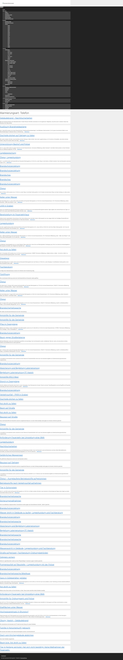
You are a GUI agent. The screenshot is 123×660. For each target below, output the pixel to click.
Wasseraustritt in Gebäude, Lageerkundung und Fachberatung (27, 548)
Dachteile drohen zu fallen (11, 399)
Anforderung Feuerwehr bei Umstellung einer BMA (22, 437)
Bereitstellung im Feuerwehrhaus (14, 214)
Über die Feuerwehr (9, 18)
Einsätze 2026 (8, 21)
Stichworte (10, 83)
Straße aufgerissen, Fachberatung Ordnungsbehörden (24, 553)
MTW (9, 59)
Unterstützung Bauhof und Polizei (15, 144)
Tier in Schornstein (8, 487)
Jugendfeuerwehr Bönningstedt (9, 97)
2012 (9, 43)
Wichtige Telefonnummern (10, 87)
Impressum (7, 95)
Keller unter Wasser (8, 197)
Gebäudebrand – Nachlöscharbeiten (16, 118)
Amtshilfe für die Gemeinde (12, 315)
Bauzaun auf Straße (9, 417)
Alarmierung (7, 80)
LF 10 (9, 55)
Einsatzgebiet (8, 17)
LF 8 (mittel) (10, 67)
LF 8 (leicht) (10, 65)
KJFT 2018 (7, 100)
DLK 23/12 (10, 56)
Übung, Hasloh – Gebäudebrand (14, 620)
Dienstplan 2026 (8, 14)
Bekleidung (7, 84)
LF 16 (9, 69)
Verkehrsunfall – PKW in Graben (14, 394)
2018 (9, 34)
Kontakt (6, 89)
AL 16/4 (9, 75)
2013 (9, 41)
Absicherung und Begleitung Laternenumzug (20, 368)
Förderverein (5, 103)
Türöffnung (5, 274)
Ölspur (3, 188)
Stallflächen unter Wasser (11, 607)
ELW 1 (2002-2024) (12, 61)
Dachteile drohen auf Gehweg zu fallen (17, 135)
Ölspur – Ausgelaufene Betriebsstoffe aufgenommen (23, 478)
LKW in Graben (6, 206)
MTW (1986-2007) (12, 72)
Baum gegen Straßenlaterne (12, 337)
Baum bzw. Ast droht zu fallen (13, 642)
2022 (9, 29)
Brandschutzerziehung (10, 166)
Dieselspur (4, 258)
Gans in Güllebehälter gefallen (13, 578)
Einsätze (4, 20)
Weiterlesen (27, 131)
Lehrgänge (10, 93)
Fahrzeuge (7, 49)
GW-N (9, 76)
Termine (6, 13)
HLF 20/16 (10, 52)
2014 (9, 40)
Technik (4, 48)
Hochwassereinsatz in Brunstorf (14, 612)
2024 (9, 26)
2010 (9, 45)
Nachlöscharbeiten (8, 446)
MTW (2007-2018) (11, 73)
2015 (9, 38)
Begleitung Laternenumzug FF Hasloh (17, 372)
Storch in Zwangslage (9, 381)
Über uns (4, 10)
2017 (9, 36)
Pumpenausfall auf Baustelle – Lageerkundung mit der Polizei (27, 564)
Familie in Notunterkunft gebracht (15, 628)
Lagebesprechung (8, 153)
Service (4, 85)
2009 (9, 47)
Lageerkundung (7, 223)
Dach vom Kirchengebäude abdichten (17, 635)
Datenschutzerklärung (9, 96)
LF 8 (9, 68)
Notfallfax (7, 88)
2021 (9, 30)
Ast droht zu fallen (8, 249)
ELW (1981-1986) (11, 63)
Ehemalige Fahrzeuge (9, 60)
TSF (8, 64)
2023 (9, 28)
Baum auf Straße (7, 408)
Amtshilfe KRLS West (9, 377)
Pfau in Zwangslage (8, 324)
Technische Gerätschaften (10, 79)
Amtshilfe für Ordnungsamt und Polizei (17, 598)
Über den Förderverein (10, 104)
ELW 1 (9, 51)
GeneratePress (24, 658)
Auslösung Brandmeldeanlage (13, 127)
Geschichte (7, 16)
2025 (9, 25)
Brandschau (5, 175)
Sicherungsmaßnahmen (10, 501)
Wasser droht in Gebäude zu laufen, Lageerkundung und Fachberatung (31, 512)
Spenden (7, 107)
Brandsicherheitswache (10, 308)
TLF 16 (9, 71)
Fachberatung (6, 267)
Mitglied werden (8, 99)
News (6, 12)
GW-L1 (9, 57)
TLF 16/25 (10, 53)
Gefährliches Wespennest (11, 455)
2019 (9, 33)
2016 (9, 37)
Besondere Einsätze (9, 22)
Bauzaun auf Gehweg (9, 462)
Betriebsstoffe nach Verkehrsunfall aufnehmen (20, 483)
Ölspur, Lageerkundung (10, 157)
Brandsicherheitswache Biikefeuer (15, 573)
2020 (9, 32)
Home (4, 9)
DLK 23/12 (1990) (11, 77)
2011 (9, 44)
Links (6, 91)
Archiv (6, 24)
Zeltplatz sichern (7, 557)
